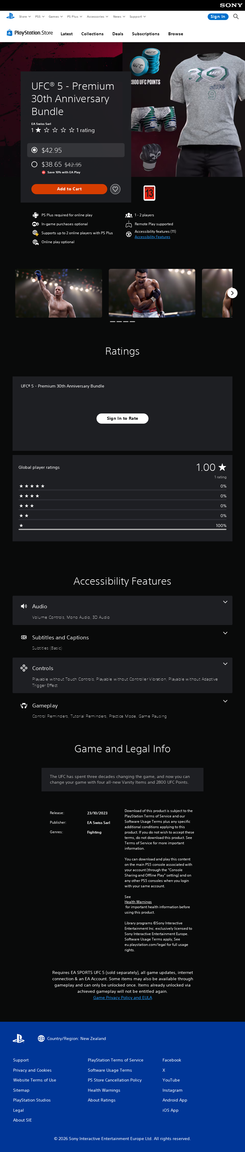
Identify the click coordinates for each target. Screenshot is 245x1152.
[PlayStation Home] (10, 17)
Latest (67, 33)
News (117, 16)
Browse (175, 33)
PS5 (38, 16)
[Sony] (231, 9)
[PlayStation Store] (31, 32)
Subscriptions (146, 33)
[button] (152, 237)
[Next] (232, 293)
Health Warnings (138, 902)
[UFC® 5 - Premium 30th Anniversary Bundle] (58, 293)
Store (23, 16)
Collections (92, 33)
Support (135, 16)
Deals (117, 33)
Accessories (95, 16)
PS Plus (72, 16)
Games (53, 16)
